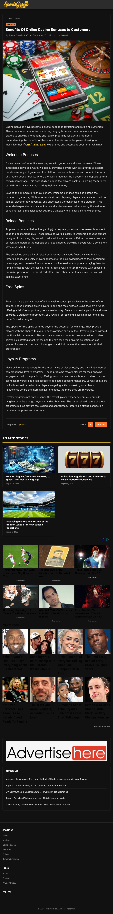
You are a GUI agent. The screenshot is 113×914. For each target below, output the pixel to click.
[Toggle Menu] (70, 4)
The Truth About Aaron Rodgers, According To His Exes (42, 711)
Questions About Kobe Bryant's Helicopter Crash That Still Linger (70, 711)
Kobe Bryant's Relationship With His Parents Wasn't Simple (42, 663)
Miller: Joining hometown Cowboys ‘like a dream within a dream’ (39, 804)
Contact (6, 878)
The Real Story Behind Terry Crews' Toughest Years (97, 663)
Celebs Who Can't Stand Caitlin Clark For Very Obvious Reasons (97, 711)
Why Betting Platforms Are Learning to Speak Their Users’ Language (28, 478)
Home (8, 18)
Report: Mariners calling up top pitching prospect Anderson (36, 785)
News (5, 835)
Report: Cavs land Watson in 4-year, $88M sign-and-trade (35, 798)
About (5, 873)
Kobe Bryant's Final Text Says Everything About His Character (15, 663)
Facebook (101, 424)
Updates (16, 18)
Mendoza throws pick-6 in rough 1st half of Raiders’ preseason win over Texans (46, 779)
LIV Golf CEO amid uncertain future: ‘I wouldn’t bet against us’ (37, 792)
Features (7, 849)
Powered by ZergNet (102, 726)
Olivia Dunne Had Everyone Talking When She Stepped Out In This (70, 665)
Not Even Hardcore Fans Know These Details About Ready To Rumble (15, 713)
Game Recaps (9, 845)
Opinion (6, 854)
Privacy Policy (9, 883)
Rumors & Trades (11, 859)
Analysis (6, 840)
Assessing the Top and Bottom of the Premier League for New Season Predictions (27, 524)
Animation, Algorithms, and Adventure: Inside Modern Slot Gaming (83, 478)
